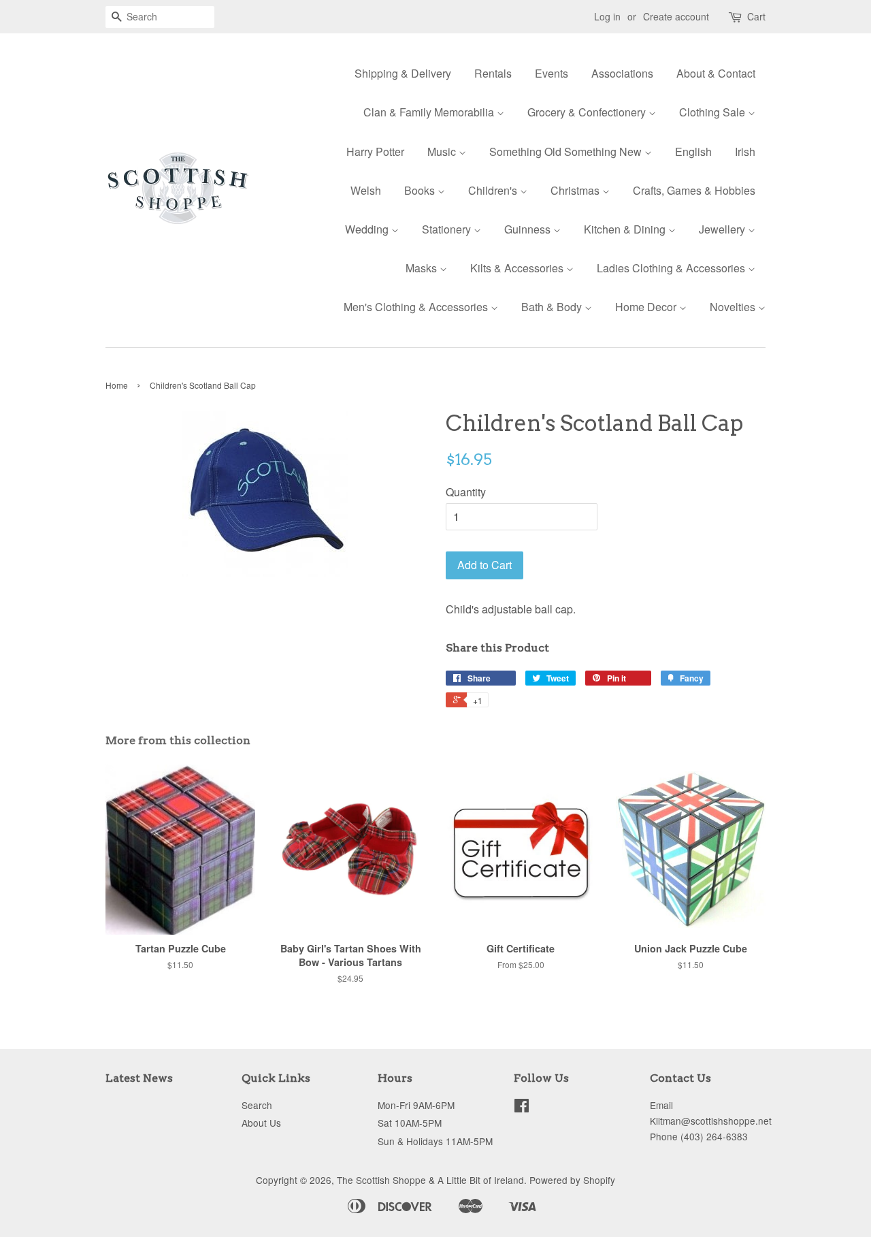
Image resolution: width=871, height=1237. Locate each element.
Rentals (493, 73)
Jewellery (723, 229)
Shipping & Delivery (403, 73)
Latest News (139, 1078)
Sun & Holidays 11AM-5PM (435, 1141)
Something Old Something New (566, 151)
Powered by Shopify (572, 1180)
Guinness (528, 229)
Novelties (734, 307)
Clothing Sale (713, 112)
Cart (756, 16)
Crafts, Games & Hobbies (694, 190)
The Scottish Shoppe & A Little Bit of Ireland (430, 1180)
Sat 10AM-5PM (410, 1122)
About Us (261, 1122)
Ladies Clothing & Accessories (672, 268)
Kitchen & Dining (626, 229)
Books (421, 190)
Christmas (576, 190)
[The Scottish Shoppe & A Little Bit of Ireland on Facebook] (521, 1107)
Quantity (466, 492)
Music (443, 151)
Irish (745, 151)
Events (551, 73)
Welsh (365, 190)
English (693, 151)
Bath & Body (553, 307)
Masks (423, 268)
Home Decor (647, 307)
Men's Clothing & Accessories (417, 307)
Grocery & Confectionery (587, 112)
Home (116, 385)
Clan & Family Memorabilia (430, 112)
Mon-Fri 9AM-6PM (416, 1105)
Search (257, 1105)
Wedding (368, 229)
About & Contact (715, 73)
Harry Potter (375, 151)
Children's (494, 190)
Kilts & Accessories (518, 268)
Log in (607, 16)
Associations (622, 73)
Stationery (448, 229)
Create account (676, 16)
